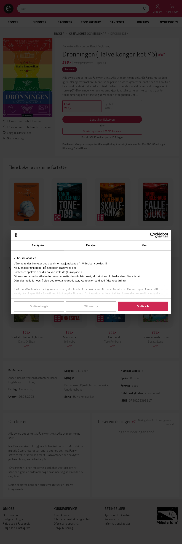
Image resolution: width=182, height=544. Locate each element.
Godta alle (143, 306)
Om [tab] (144, 245)
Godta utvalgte (39, 306)
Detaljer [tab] (91, 245)
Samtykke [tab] (38, 245)
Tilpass (88, 306)
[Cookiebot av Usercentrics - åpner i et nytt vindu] (152, 235)
